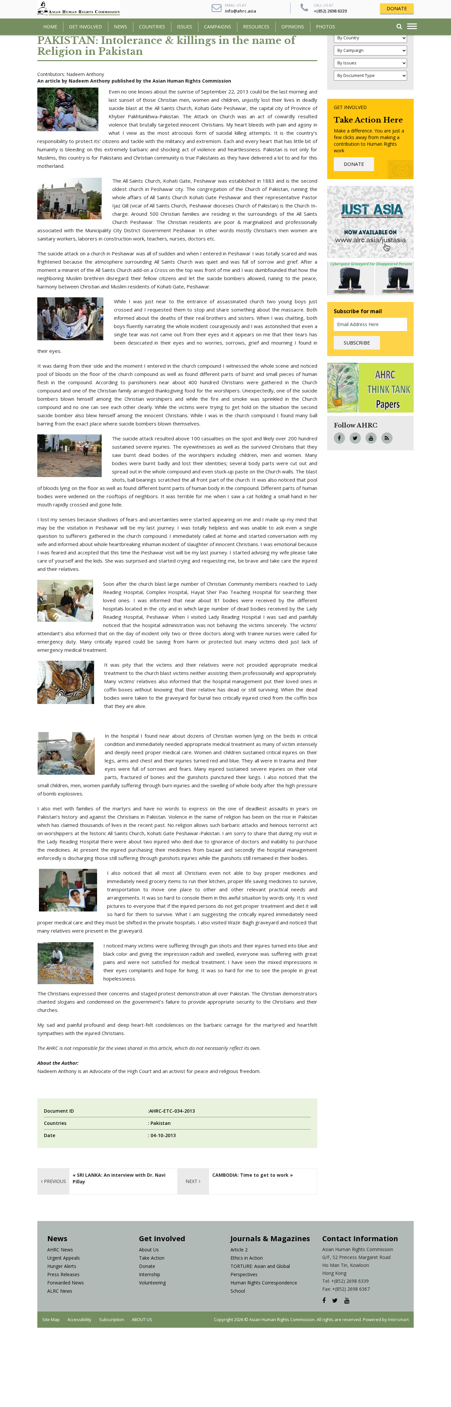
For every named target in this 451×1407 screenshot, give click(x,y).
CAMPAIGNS (217, 26)
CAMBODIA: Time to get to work (250, 1175)
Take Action (151, 1258)
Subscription (111, 1319)
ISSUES (184, 26)
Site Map (51, 1319)
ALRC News (59, 1291)
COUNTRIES (152, 26)
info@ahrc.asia (240, 11)
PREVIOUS (54, 1181)
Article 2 (239, 1249)
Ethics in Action (246, 1258)
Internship (149, 1274)
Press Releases (63, 1274)
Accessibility (79, 1319)
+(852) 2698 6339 (330, 11)
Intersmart (398, 1319)
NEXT (192, 1181)
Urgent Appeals (63, 1258)
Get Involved (85, 26)
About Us (149, 1249)
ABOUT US (142, 1319)
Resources (256, 26)
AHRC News (60, 1249)
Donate (147, 1266)
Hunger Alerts (61, 1266)
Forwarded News (65, 1282)
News (120, 26)
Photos (325, 26)
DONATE (397, 8)
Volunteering (152, 1282)
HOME (50, 26)
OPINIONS (292, 26)
